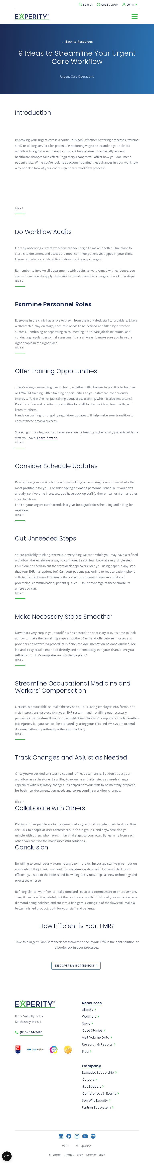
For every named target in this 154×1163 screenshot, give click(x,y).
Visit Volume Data (95, 1038)
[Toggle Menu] (135, 17)
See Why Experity (95, 1101)
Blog (85, 1052)
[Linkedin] (61, 1136)
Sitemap (55, 1155)
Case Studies (92, 1031)
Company (91, 1065)
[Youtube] (85, 1136)
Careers (88, 1080)
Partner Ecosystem (96, 1108)
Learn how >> (47, 438)
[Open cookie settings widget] (7, 1156)
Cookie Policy (95, 1155)
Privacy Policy (73, 1155)
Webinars (89, 1017)
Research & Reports (97, 1045)
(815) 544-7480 (31, 1032)
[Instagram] (77, 1136)
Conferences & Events (99, 1094)
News (86, 1024)
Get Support (110, 4)
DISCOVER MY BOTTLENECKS (75, 966)
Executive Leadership (98, 1073)
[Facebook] (69, 1136)
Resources (92, 1002)
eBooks (87, 1010)
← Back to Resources (77, 41)
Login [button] (130, 4)
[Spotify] (93, 1136)
